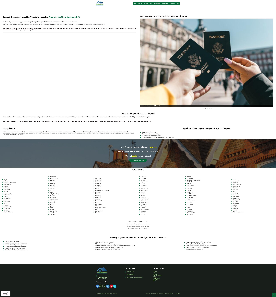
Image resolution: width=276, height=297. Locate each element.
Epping (52, 206)
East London (53, 197)
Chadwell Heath (8, 212)
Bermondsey (7, 193)
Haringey (98, 192)
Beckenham (7, 189)
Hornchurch (98, 201)
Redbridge (190, 178)
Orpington (144, 204)
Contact (155, 279)
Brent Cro (7, 201)
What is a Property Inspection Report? (138, 228)
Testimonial (156, 278)
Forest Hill (52, 214)
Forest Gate (53, 213)
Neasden (143, 197)
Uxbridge (235, 183)
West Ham (235, 195)
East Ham (52, 195)
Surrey (189, 206)
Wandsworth (236, 186)
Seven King (190, 185)
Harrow (97, 194)
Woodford (235, 207)
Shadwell (189, 189)
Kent (96, 209)
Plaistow (143, 211)
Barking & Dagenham (10, 183)
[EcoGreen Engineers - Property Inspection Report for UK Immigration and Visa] (100, 3)
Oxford (143, 207)
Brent (5, 200)
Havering (98, 195)
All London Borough (238, 212)
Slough (189, 190)
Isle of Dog (98, 204)
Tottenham (190, 211)
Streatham (190, 204)
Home (155, 271)
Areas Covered (157, 275)
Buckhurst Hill (8, 207)
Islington (97, 206)
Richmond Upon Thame (193, 180)
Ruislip (189, 183)
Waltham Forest (237, 184)
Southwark (190, 197)
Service (155, 274)
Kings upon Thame (100, 207)
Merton (143, 192)
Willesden (235, 201)
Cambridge (7, 208)
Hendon (97, 199)
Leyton (143, 180)
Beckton (6, 191)
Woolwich (235, 208)
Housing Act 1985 (119, 133)
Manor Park (144, 190)
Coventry (52, 183)
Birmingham (7, 198)
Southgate (189, 192)
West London (236, 196)
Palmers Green (145, 209)
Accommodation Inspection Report (138, 221)
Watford (235, 191)
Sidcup (189, 187)
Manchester (144, 189)
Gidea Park (98, 180)
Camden (6, 210)
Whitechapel (236, 200)
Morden (143, 195)
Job (154, 281)
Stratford (189, 202)
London (143, 183)
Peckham (143, 213)
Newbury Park (145, 199)
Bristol (5, 203)
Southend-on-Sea (191, 195)
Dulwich (52, 190)
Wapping (235, 189)
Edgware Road (54, 199)
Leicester (143, 176)
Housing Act (146, 117)
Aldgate (6, 181)
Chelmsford (53, 176)
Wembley (235, 193)
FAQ (154, 277)
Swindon (189, 209)
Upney (234, 179)
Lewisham (144, 178)
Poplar (143, 214)
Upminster (190, 214)
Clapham (52, 180)
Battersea (6, 188)
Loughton (143, 185)
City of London (54, 178)
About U (155, 273)
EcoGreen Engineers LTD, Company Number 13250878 (159, 293)
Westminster (236, 198)
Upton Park (236, 181)
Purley (189, 176)
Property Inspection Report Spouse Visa (138, 226)
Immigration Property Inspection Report (138, 224)
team (6, 24)
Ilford (96, 202)
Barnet (6, 186)
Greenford (98, 183)
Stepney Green (191, 201)
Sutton (188, 207)
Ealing (51, 192)
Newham (143, 201)
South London (190, 194)
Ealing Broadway (54, 194)
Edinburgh (53, 201)
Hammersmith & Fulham (102, 190)
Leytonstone (144, 182)
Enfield (52, 204)
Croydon (52, 185)
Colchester (52, 182)
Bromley (6, 205)
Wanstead (235, 188)
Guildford (98, 187)
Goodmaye (98, 182)
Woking (235, 205)
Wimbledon (236, 203)
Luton (142, 187)
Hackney (97, 189)
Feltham (52, 209)
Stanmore (189, 199)
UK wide (235, 210)
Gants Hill (98, 178)
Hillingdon (98, 197)
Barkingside (7, 184)
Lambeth (97, 213)
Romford (189, 182)
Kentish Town (99, 211)
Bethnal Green (8, 195)
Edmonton (52, 202)
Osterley (143, 206)
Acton (5, 179)
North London (145, 202)
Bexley (6, 196)
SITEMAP (178, 293)
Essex (51, 207)
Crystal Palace (53, 187)
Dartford (52, 189)
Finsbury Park (53, 211)
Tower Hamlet (191, 213)
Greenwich (98, 185)
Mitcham (143, 194)
